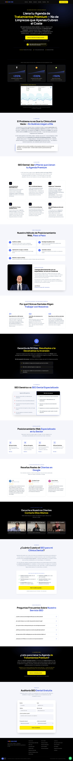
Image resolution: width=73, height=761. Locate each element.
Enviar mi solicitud (36, 727)
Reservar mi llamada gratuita (36, 672)
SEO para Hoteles (44, 742)
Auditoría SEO (31, 748)
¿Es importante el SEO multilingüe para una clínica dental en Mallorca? (31, 634)
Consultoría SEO (31, 746)
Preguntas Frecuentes (58, 748)
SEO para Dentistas (44, 748)
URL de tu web (39, 708)
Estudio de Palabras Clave (33, 752)
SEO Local (30, 744)
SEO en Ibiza (31, 754)
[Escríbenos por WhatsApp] (70, 758)
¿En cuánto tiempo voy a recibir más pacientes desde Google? (29, 621)
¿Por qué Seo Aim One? (58, 742)
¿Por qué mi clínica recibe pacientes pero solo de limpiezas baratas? (30, 625)
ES (2, 758)
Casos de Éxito (56, 744)
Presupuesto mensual (24, 721)
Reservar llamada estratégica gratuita (36, 37)
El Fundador (56, 746)
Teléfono (21, 708)
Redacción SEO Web (32, 750)
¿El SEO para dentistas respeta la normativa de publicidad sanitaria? (30, 629)
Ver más (11, 451)
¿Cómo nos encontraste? (41, 721)
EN (4, 758)
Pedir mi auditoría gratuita (36, 587)
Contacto (55, 750)
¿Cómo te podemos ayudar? (25, 713)
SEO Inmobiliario (44, 746)
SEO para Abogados (45, 744)
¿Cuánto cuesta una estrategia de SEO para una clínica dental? (29, 616)
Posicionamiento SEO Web (33, 742)
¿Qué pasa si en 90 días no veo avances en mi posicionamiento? (29, 638)
